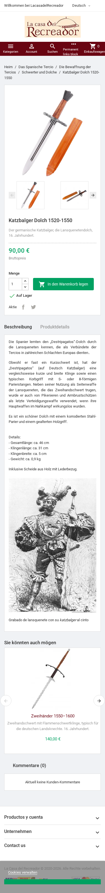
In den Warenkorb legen (63, 284)
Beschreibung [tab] (18, 327)
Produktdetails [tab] (54, 327)
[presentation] (12, 195)
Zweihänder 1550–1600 (52, 716)
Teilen (23, 307)
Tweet (33, 307)
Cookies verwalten (22, 872)
